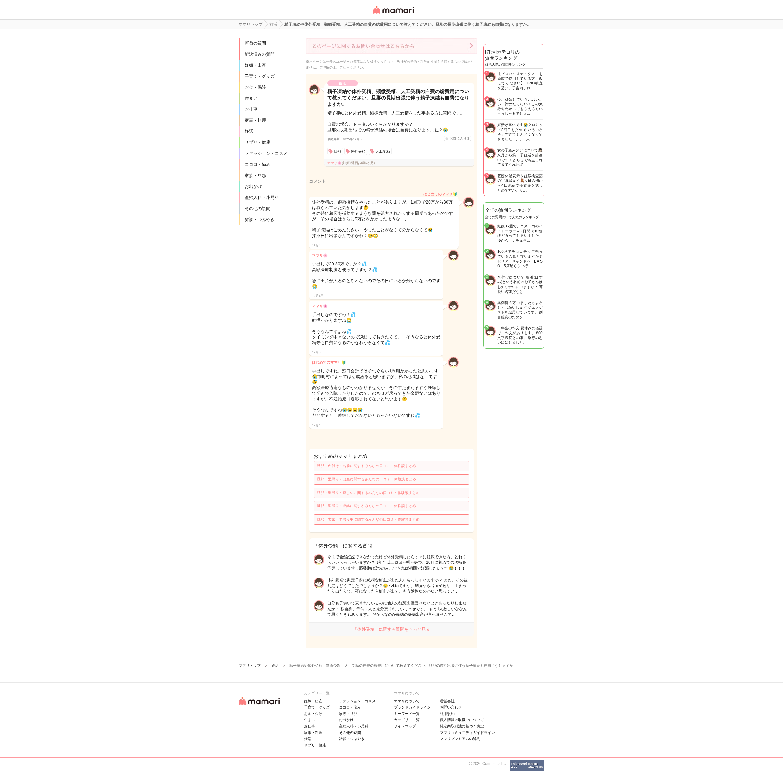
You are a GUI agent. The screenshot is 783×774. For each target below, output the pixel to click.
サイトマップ (405, 726)
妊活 (249, 131)
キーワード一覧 (407, 714)
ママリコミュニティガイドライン (467, 733)
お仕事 (251, 109)
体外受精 (358, 151)
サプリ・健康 (257, 142)
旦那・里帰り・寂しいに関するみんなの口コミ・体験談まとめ (368, 493)
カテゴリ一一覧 (407, 720)
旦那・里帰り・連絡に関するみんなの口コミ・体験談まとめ (366, 506)
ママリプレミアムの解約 (460, 739)
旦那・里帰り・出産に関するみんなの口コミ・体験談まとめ (366, 479)
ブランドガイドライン (412, 707)
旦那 (337, 151)
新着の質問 (255, 43)
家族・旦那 (255, 175)
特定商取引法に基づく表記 (462, 726)
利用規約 (447, 714)
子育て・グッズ (260, 76)
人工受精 (382, 151)
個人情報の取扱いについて (462, 720)
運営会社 (447, 701)
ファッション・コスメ (266, 153)
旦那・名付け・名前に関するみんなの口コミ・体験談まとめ (366, 466)
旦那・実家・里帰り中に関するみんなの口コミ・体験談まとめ (368, 519)
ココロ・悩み (257, 164)
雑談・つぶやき (260, 219)
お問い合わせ (451, 707)
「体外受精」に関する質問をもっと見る (391, 629)
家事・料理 (255, 120)
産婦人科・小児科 (262, 197)
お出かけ (253, 186)
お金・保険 (255, 87)
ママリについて (407, 701)
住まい (251, 98)
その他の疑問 (257, 208)
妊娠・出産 (255, 65)
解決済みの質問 (260, 54)
